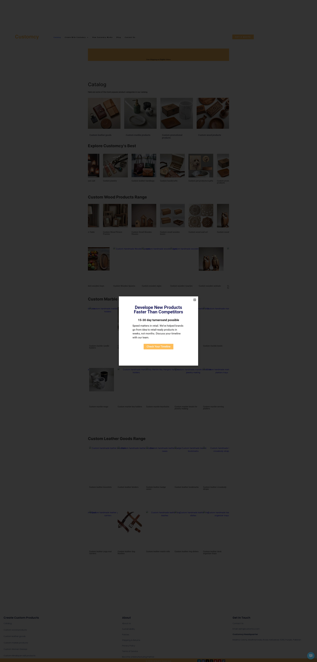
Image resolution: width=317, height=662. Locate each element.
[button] (195, 300)
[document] (158, 331)
